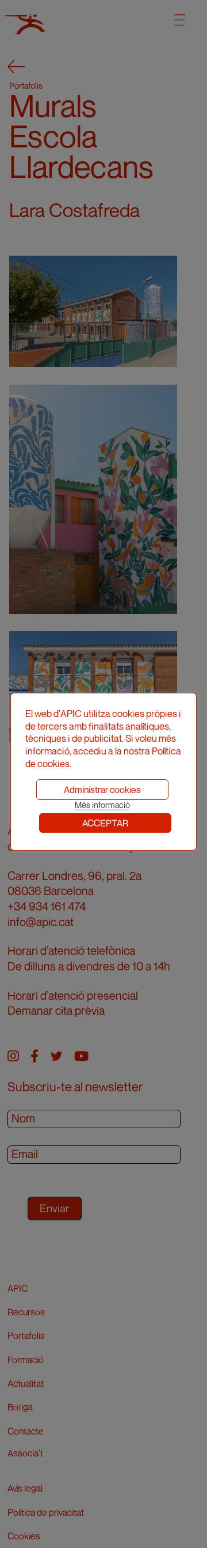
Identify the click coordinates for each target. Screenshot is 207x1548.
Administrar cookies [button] (102, 789)
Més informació (102, 805)
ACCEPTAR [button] (105, 823)
